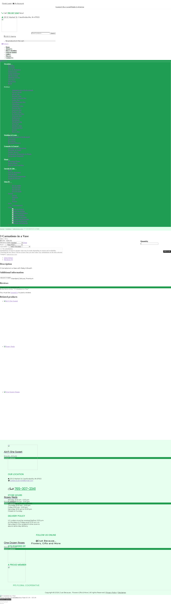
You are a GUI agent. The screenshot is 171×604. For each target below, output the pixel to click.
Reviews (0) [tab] (8, 260)
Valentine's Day (18, 229)
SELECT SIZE (5, 243)
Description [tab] (8, 258)
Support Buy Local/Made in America (70, 7)
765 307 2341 (13, 13)
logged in (14, 293)
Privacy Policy (111, 593)
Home (2, 229)
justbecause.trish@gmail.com (21, 481)
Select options (9, 549)
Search (53, 33)
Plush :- (2, 245)
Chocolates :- (4, 246)
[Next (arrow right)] (3, 603)
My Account (19, 3)
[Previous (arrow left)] (1, 603)
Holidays (8, 229)
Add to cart (167, 251)
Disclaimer (122, 593)
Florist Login (7, 3)
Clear (25, 243)
